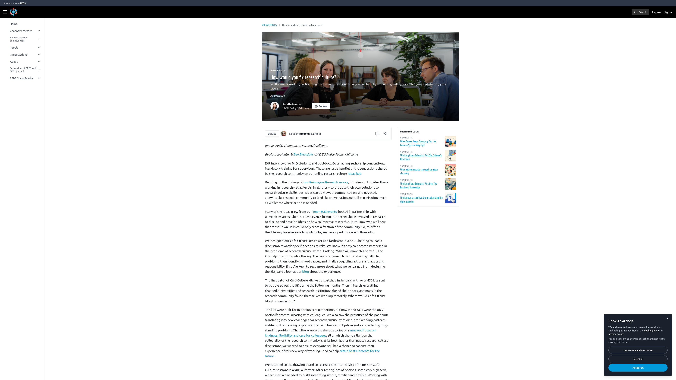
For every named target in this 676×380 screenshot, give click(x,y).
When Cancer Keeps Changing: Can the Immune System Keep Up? (418, 143)
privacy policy (616, 333)
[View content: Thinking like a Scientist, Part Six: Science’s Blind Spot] (450, 156)
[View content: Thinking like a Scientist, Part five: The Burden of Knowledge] (450, 184)
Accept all (638, 367)
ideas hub (354, 173)
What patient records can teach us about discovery (419, 171)
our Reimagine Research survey (326, 182)
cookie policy (651, 330)
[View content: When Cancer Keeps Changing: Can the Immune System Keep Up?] (450, 141)
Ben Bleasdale (303, 154)
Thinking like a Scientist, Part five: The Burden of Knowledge (418, 185)
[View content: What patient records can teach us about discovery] (450, 170)
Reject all (638, 358)
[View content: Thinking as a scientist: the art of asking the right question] (450, 198)
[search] (640, 12)
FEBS (23, 3)
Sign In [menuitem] (668, 12)
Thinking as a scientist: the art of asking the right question (421, 199)
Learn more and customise (638, 350)
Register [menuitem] (657, 12)
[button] (321, 106)
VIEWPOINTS (269, 24)
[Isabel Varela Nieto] (283, 133)
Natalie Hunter (292, 104)
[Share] (385, 133)
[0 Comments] (377, 133)
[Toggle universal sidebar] (5, 12)
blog (305, 271)
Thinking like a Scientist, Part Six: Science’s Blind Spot (421, 157)
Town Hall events (324, 211)
